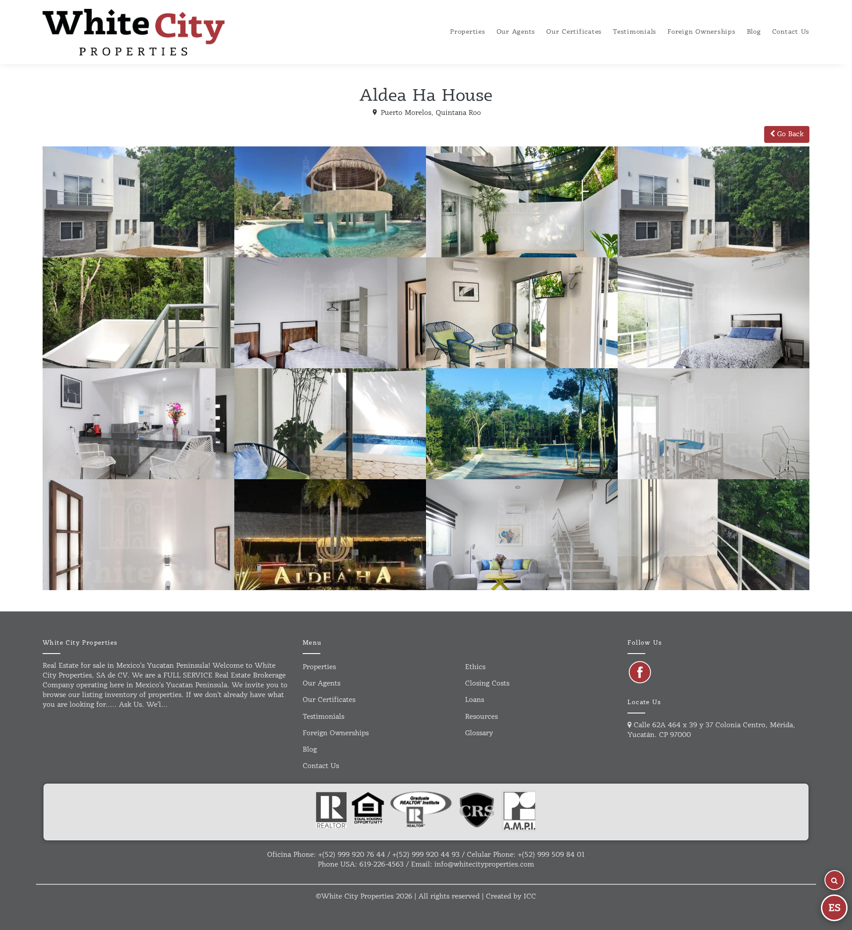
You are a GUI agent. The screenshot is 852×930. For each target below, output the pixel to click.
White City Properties (357, 896)
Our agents (516, 32)
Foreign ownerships (701, 32)
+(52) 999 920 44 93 (426, 855)
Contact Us (791, 32)
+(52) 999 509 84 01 (551, 855)
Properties (467, 32)
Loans (474, 700)
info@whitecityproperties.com (484, 864)
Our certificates (574, 32)
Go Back (789, 134)
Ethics (475, 667)
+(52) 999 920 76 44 (351, 855)
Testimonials (634, 32)
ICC (530, 896)
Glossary (479, 733)
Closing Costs (487, 683)
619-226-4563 (381, 864)
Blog (754, 32)
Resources (481, 717)
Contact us (321, 766)
